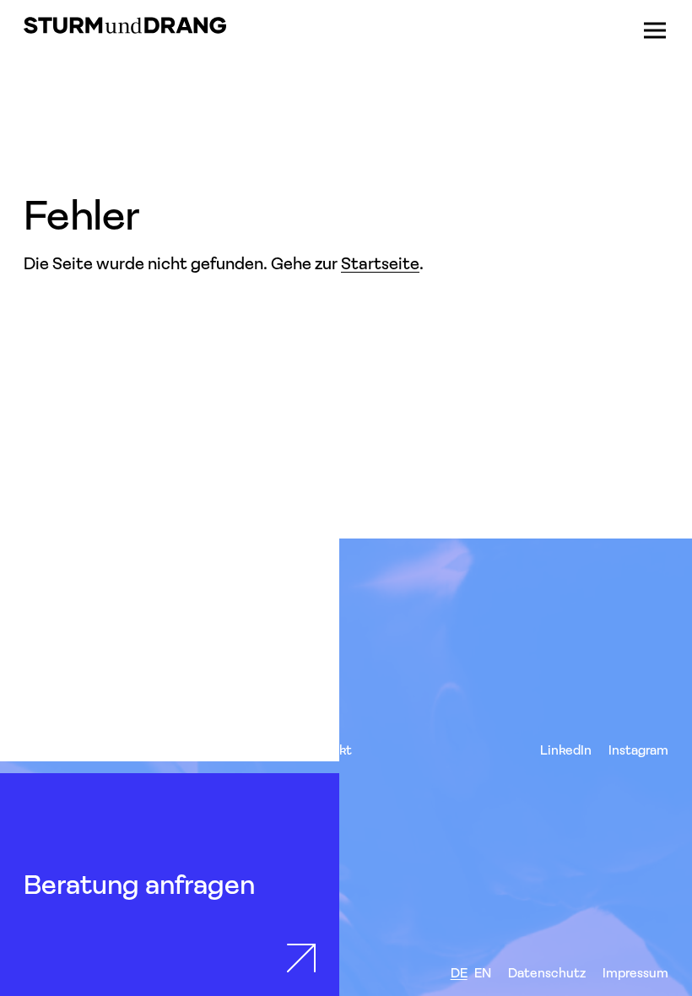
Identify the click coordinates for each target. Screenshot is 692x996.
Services (49, 750)
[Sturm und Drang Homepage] (125, 25)
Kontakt (327, 750)
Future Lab (253, 750)
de (459, 973)
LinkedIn (566, 750)
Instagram (638, 750)
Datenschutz (547, 973)
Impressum (635, 973)
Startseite (380, 263)
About (185, 750)
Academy (120, 750)
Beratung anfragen (139, 884)
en (482, 973)
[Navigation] (654, 30)
